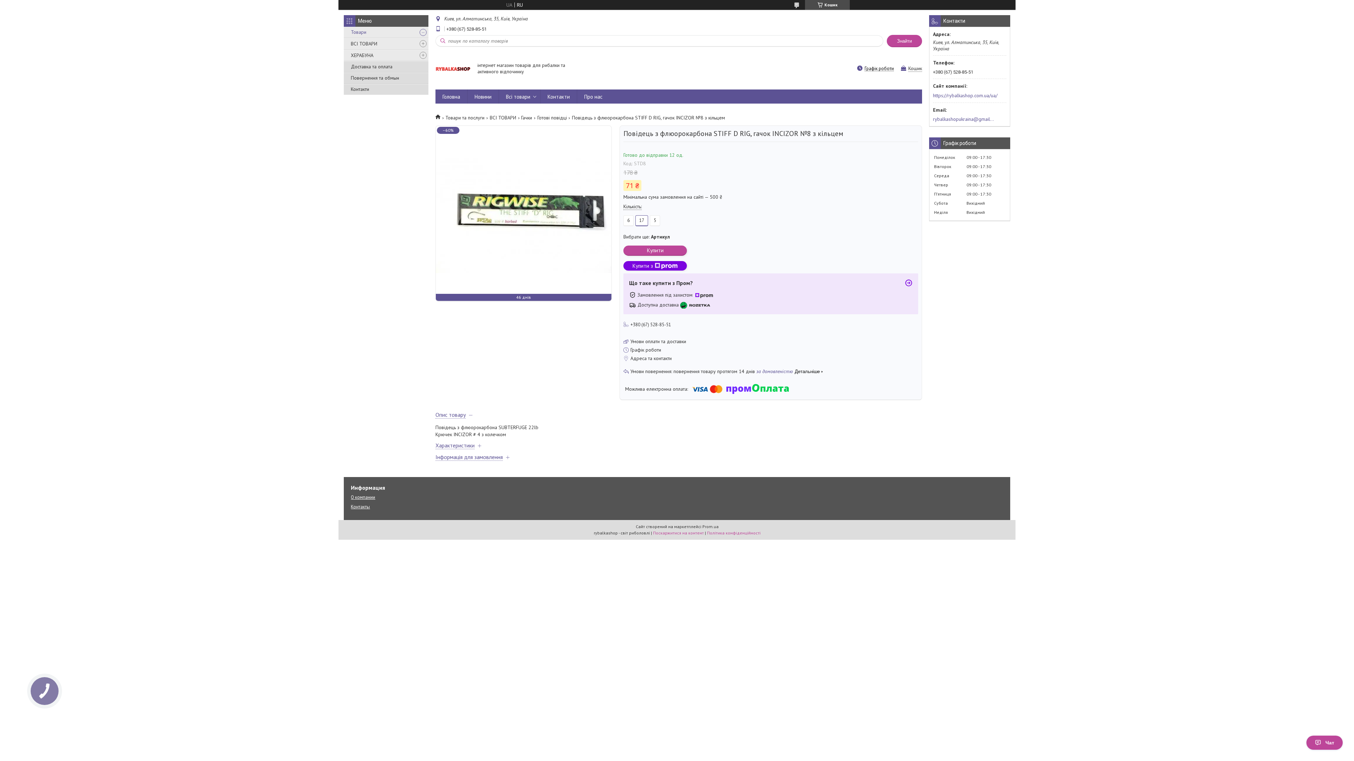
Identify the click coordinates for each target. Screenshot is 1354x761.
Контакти (360, 89)
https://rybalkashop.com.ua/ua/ (965, 95)
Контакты (360, 507)
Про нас (593, 96)
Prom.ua (710, 526)
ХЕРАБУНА (362, 55)
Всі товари (518, 96)
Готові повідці (552, 118)
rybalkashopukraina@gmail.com (964, 119)
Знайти (904, 41)
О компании (363, 497)
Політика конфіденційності (734, 533)
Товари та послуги (464, 118)
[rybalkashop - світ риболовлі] (453, 69)
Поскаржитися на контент (678, 533)
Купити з (643, 265)
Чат (1329, 742)
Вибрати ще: (646, 237)
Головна (451, 96)
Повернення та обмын (375, 78)
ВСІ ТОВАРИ (364, 44)
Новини (483, 96)
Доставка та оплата (371, 66)
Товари (358, 32)
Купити (655, 250)
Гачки (526, 118)
